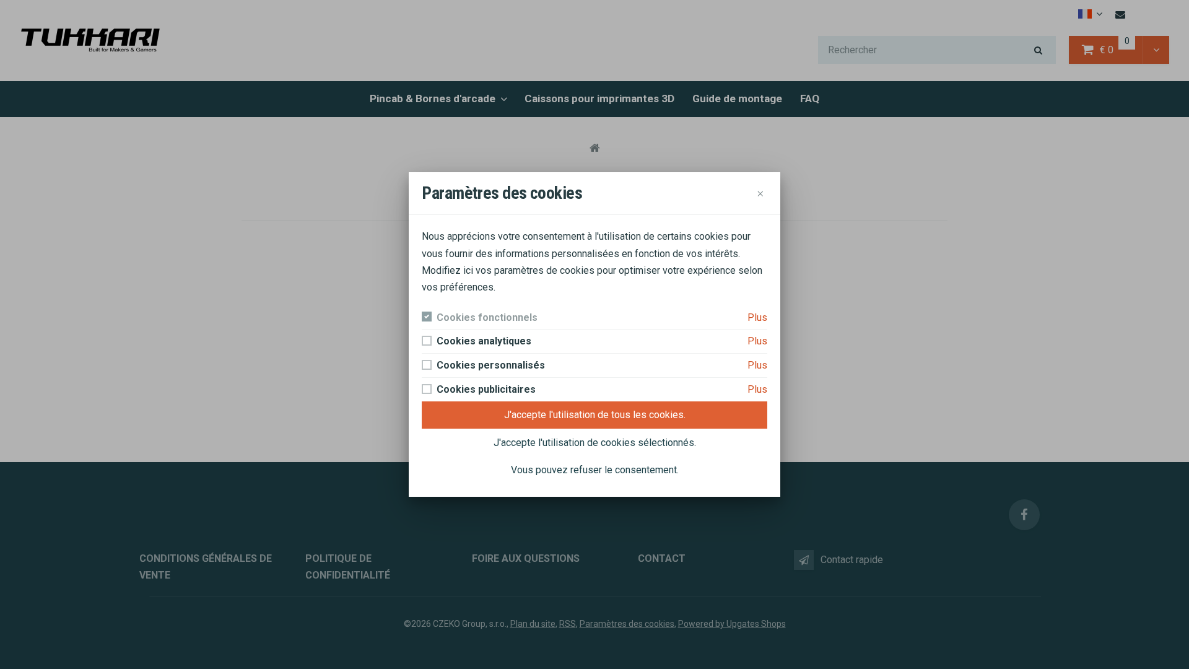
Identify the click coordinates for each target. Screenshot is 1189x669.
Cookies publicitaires (486, 389)
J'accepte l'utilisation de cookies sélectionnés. (595, 442)
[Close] (761, 194)
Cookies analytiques (484, 341)
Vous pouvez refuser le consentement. (595, 470)
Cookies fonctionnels (487, 317)
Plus (757, 317)
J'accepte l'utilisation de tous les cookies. (595, 415)
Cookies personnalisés (491, 365)
